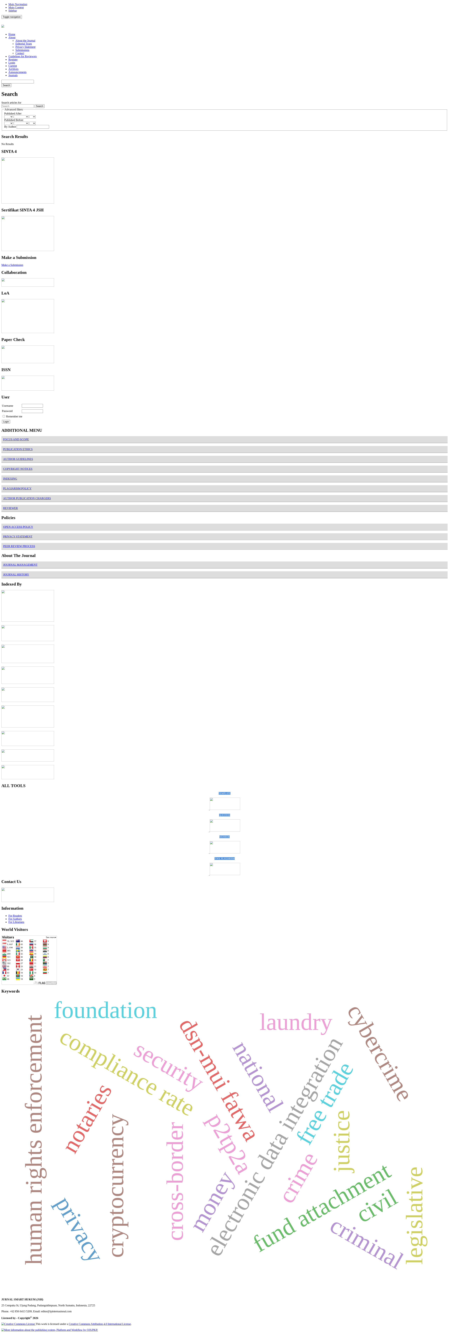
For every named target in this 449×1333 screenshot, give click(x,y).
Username (7, 405)
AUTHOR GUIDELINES (18, 459)
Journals (13, 75)
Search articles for (11, 102)
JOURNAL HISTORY (16, 574)
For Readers (15, 915)
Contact (19, 53)
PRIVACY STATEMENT (17, 536)
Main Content (16, 7)
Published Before (13, 120)
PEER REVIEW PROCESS (19, 546)
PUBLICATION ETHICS (18, 449)
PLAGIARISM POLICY (17, 488)
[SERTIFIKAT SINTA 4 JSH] (27, 250)
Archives (13, 68)
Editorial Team (23, 43)
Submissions (22, 50)
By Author (10, 126)
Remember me (14, 416)
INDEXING (10, 478)
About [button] (11, 37)
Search (6, 85)
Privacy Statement (25, 46)
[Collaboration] (27, 285)
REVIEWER (10, 508)
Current (12, 65)
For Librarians (16, 922)
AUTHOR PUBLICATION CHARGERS (27, 498)
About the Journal (25, 40)
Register (13, 59)
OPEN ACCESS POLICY (18, 526)
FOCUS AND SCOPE (16, 439)
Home (11, 34)
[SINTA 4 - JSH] (27, 202)
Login (11, 62)
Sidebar (12, 10)
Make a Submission (12, 264)
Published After (12, 113)
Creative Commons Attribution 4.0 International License (100, 1323)
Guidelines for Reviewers (22, 56)
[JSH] (27, 640)
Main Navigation (17, 4)
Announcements (17, 72)
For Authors (15, 918)
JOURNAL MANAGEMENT (20, 564)
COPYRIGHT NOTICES (17, 468)
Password (7, 411)
